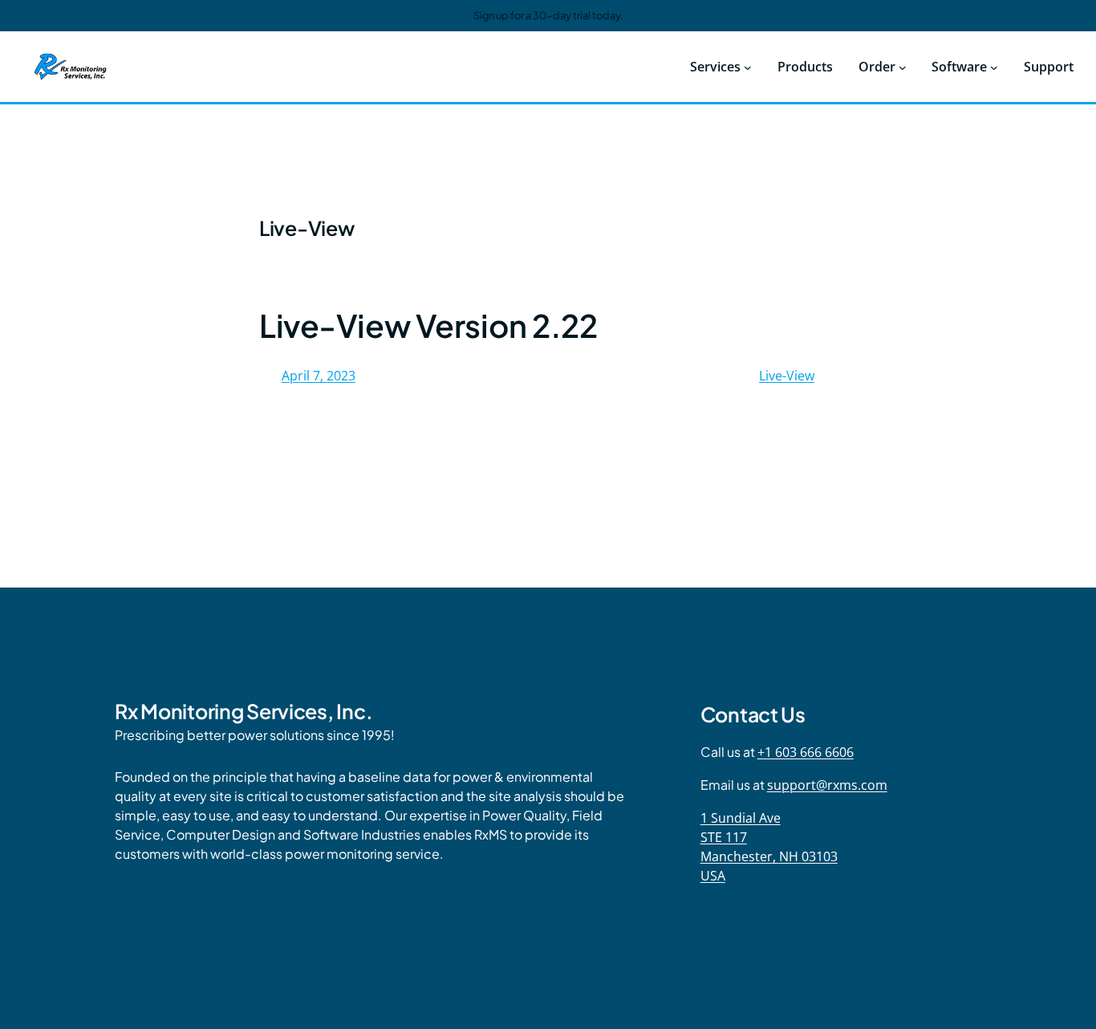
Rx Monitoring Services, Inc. (243, 711)
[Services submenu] (748, 67)
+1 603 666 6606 (805, 752)
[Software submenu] (994, 67)
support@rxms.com (827, 785)
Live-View (786, 375)
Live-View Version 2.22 (428, 325)
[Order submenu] (903, 67)
